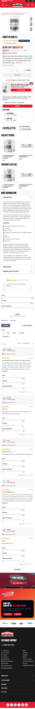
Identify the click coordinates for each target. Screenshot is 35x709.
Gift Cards (5, 663)
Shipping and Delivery (11, 271)
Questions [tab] (13, 320)
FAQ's (24, 650)
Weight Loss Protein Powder (7, 14)
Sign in (18, 614)
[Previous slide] (11, 30)
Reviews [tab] (4, 320)
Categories (6, 13)
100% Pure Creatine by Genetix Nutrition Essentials (8, 157)
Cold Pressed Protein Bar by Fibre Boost (26, 156)
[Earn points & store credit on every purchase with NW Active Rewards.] (21, 47)
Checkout (5, 657)
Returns (25, 657)
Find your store (17, 583)
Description (7, 197)
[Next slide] (17, 30)
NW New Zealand (7, 668)
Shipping (25, 655)
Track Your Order (27, 659)
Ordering (25, 652)
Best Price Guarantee (28, 661)
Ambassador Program (28, 665)
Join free (8, 614)
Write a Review (29, 326)
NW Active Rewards (8, 661)
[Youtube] (15, 705)
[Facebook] (8, 705)
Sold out (17, 75)
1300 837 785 (8, 645)
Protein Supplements (14, 13)
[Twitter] (19, 705)
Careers (5, 655)
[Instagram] (11, 705)
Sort (19, 343)
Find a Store (6, 652)
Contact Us (6, 650)
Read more (19, 62)
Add (21, 90)
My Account (6, 659)
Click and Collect (7, 665)
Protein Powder (24, 13)
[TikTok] (26, 705)
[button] (10, 41)
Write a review (25, 40)
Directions (7, 267)
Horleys (14, 37)
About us (25, 663)
